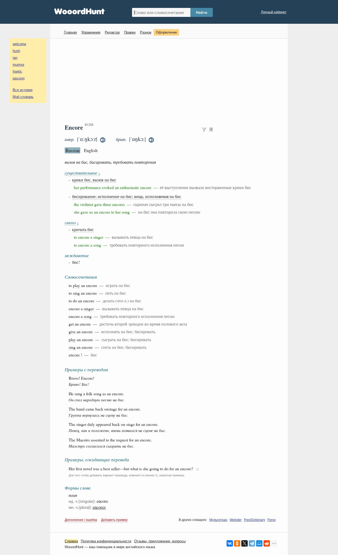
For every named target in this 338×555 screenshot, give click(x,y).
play (76, 285)
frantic (17, 71)
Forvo (271, 520)
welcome (19, 44)
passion (19, 78)
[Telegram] (252, 543)
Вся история (22, 90)
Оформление (166, 32)
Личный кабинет (274, 12)
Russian (72, 150)
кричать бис (83, 229)
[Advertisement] (171, 81)
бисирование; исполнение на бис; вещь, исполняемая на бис (126, 196)
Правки (129, 32)
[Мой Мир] (259, 543)
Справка (71, 541)
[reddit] (267, 543)
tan (15, 58)
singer (89, 308)
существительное (82, 173)
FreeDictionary (254, 520)
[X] (244, 543)
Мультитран (218, 520)
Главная (70, 32)
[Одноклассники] (237, 543)
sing (76, 293)
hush (16, 51)
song (88, 316)
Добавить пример (114, 520)
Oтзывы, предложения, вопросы (160, 541)
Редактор (112, 32)
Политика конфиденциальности (106, 541)
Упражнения (90, 32)
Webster (236, 520)
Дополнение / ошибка (81, 520)
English (90, 150)
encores (99, 507)
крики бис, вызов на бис (94, 179)
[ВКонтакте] (230, 543)
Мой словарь (23, 97)
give (72, 331)
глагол (72, 222)
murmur (18, 65)
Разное (145, 32)
